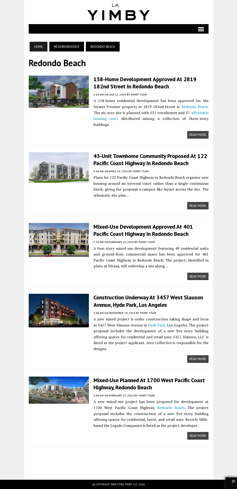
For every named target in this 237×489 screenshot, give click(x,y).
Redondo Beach (194, 106)
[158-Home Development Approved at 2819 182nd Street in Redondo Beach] (59, 104)
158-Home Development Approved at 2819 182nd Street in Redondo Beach (145, 83)
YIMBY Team (139, 94)
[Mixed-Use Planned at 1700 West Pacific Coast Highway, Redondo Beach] (59, 400)
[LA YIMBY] (119, 12)
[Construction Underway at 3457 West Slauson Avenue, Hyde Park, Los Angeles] (59, 324)
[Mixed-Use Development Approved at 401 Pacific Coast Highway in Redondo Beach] (59, 254)
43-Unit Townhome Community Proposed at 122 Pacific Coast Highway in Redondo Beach (150, 159)
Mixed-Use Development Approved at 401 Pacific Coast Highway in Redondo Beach (143, 230)
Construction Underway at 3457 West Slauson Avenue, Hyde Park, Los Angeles (148, 301)
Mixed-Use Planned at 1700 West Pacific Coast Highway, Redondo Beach (149, 384)
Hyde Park (156, 325)
